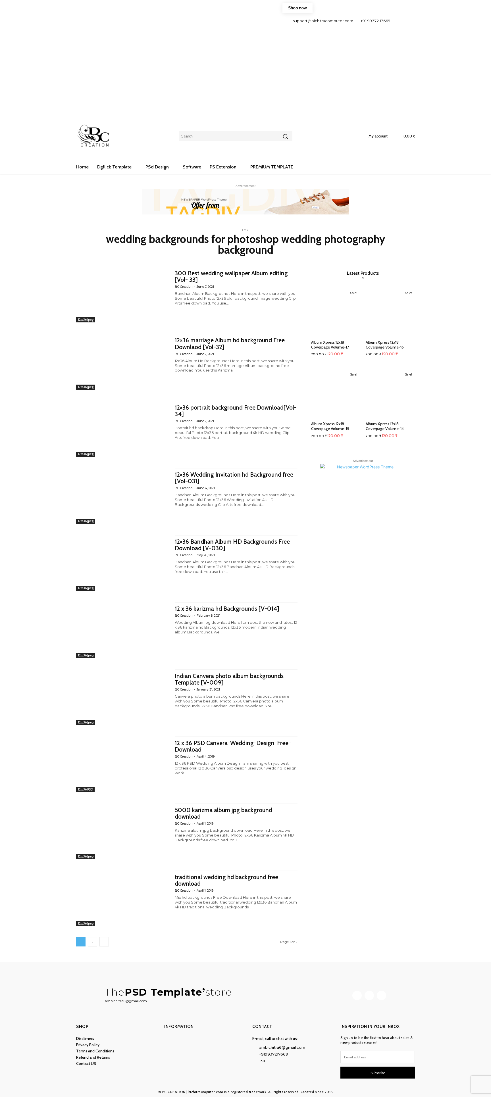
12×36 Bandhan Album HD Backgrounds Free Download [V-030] (232, 545)
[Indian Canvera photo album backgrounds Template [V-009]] (122, 697)
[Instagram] (409, 20)
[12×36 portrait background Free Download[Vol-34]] (122, 429)
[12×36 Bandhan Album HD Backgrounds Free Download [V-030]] (122, 563)
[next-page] (104, 941)
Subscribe (378, 1073)
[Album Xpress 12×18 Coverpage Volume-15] (335, 393)
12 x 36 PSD (85, 789)
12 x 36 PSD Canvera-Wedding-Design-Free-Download (233, 746)
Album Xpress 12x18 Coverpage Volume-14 (385, 426)
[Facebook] (399, 20)
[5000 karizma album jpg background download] (122, 831)
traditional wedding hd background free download (226, 880)
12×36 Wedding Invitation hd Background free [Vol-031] (234, 478)
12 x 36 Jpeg (85, 320)
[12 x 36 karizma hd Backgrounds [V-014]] (122, 630)
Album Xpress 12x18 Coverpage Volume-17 (330, 345)
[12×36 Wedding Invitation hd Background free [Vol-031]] (122, 496)
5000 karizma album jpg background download (223, 813)
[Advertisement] (245, 68)
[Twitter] (381, 995)
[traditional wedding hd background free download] (122, 898)
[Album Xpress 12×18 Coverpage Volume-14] (390, 393)
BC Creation (184, 287)
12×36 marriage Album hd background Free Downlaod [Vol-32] (230, 343)
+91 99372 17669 (376, 20)
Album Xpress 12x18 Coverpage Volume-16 (385, 345)
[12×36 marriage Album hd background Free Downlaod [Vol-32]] (122, 361)
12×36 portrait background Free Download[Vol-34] (236, 411)
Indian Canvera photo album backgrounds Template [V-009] (229, 679)
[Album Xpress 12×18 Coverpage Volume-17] (335, 311)
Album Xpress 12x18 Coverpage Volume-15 (330, 426)
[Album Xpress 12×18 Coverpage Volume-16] (390, 311)
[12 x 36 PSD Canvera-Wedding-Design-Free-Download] (122, 764)
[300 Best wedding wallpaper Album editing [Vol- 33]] (122, 294)
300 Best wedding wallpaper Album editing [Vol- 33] (231, 276)
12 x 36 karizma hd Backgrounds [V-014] (227, 608)
